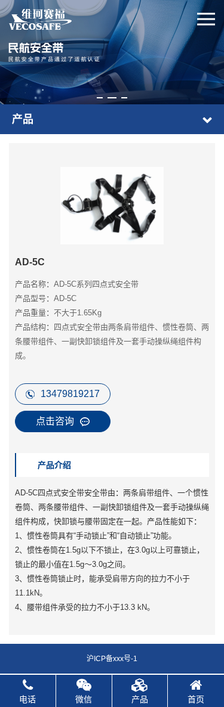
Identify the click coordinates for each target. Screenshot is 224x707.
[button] (100, 97)
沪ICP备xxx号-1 (112, 659)
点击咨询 (55, 421)
